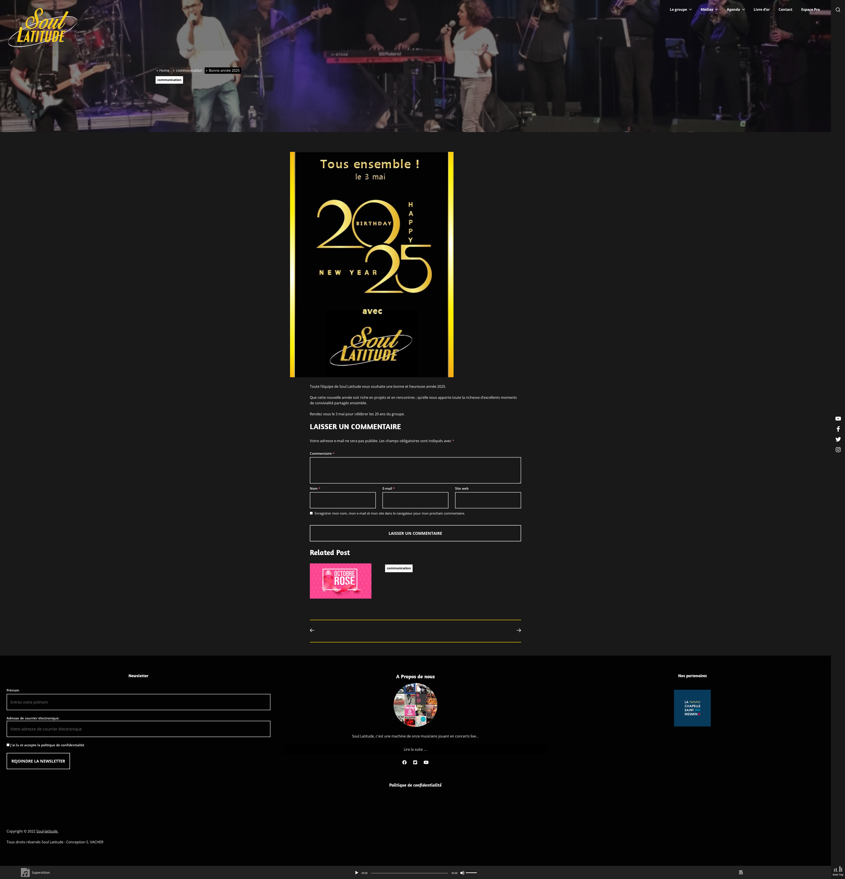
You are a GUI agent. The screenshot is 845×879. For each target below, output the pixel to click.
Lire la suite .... (415, 749)
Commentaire (322, 453)
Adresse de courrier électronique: (33, 718)
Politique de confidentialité (415, 785)
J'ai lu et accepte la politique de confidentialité (46, 745)
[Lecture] (357, 873)
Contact (785, 9)
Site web (461, 488)
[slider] (472, 873)
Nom (315, 488)
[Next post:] (516, 631)
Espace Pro (810, 9)
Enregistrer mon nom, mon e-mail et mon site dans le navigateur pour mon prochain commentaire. (390, 513)
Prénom (13, 690)
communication (169, 80)
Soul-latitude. (47, 831)
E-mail (388, 488)
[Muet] (462, 873)
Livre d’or (762, 9)
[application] (415, 872)
